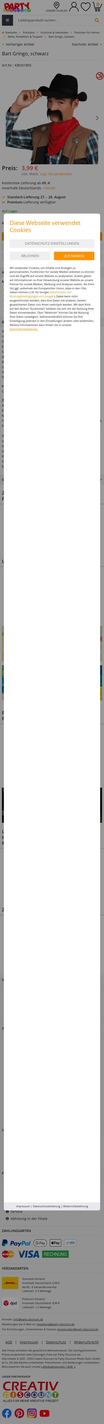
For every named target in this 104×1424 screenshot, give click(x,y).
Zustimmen (74, 256)
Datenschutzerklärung (46, 1206)
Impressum (23, 1206)
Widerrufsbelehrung (75, 1206)
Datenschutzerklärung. (24, 329)
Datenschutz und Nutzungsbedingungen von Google (40, 294)
